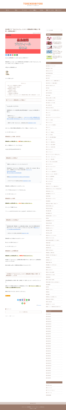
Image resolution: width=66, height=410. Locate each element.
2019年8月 (49, 370)
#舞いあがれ (9, 172)
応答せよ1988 (49, 230)
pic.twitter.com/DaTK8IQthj (35, 118)
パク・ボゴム (49, 139)
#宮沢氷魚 (16, 118)
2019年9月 (49, 368)
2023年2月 (49, 316)
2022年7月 (49, 333)
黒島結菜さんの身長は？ (12, 88)
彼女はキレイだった (50, 225)
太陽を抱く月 (49, 213)
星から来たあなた (50, 250)
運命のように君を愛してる (51, 296)
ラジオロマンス (50, 164)
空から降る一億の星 (50, 279)
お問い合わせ (49, 385)
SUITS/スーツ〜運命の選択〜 (52, 83)
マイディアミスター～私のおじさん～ (53, 154)
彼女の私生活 (49, 223)
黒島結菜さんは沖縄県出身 (13, 93)
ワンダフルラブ (50, 181)
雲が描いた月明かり (50, 299)
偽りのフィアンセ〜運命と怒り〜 (53, 186)
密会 (48, 218)
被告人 (48, 291)
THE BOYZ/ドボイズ (51, 85)
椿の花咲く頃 (49, 262)
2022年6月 (49, 336)
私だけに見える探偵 (50, 272)
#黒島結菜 (35, 117)
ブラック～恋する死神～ (51, 144)
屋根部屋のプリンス (50, 220)
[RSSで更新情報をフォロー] (24, 303)
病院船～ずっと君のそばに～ (52, 264)
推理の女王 (49, 247)
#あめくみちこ (20, 118)
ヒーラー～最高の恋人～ (51, 142)
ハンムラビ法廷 (50, 134)
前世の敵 (48, 196)
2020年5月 (49, 348)
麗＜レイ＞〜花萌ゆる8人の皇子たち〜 (54, 306)
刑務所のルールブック (51, 193)
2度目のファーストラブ (51, 65)
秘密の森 (48, 277)
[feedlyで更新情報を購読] (22, 303)
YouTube (48, 95)
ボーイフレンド (50, 151)
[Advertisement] (33, 19)
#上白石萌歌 (11, 118)
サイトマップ (49, 387)
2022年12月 (49, 321)
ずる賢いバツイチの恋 (51, 102)
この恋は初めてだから (51, 100)
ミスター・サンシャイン (51, 156)
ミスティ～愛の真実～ (51, 159)
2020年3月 (49, 353)
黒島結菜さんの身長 (12, 90)
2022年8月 (49, 331)
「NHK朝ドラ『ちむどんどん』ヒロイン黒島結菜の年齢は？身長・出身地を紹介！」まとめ (24, 94)
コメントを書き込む (23, 311)
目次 (22, 83)
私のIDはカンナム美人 (51, 274)
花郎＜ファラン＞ (50, 289)
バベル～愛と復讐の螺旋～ (51, 137)
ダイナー (48, 127)
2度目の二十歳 (49, 68)
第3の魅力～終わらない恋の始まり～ (53, 282)
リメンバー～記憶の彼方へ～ (52, 171)
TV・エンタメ (8, 295)
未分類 (48, 257)
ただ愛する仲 (49, 105)
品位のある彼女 (50, 208)
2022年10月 (49, 326)
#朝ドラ (31, 117)
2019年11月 (49, 363)
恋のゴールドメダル (50, 237)
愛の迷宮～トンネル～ (51, 245)
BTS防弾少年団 (50, 73)
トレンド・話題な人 (50, 132)
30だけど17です (50, 70)
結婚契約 (48, 284)
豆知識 (48, 294)
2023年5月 (49, 314)
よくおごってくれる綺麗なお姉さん (53, 110)
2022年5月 (49, 338)
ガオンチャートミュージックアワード (53, 117)
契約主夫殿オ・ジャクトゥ (51, 215)
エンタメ (48, 112)
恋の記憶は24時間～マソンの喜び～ (53, 240)
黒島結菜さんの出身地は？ (12, 91)
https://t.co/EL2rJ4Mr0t (11, 171)
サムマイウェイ (50, 122)
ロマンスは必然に (50, 178)
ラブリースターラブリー (51, 166)
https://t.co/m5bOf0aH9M (16, 172)
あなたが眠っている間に (51, 97)
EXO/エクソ (49, 75)
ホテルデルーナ (50, 149)
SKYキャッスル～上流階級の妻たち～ (53, 80)
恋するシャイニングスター (51, 235)
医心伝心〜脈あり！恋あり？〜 (52, 203)
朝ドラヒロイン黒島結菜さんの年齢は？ (15, 85)
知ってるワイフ (50, 269)
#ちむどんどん (27, 117)
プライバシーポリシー (51, 390)
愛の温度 (48, 242)
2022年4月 (49, 341)
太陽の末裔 (49, 210)
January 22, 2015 (25, 233)
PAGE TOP (33, 403)
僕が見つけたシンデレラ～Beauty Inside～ (54, 188)
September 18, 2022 (27, 180)
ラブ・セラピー (50, 169)
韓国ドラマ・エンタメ (51, 304)
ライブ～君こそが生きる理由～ (52, 161)
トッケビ (48, 129)
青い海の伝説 (49, 301)
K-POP (48, 78)
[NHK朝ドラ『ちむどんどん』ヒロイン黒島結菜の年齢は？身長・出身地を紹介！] (10, 55)
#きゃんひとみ (26, 118)
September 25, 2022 (32, 122)
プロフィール (49, 392)
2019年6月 (49, 375)
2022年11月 (49, 323)
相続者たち (49, 267)
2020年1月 (49, 358)
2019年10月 (49, 365)
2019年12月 (49, 360)
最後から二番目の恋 (50, 252)
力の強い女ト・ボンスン (51, 198)
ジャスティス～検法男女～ (51, 124)
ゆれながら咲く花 (50, 107)
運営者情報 (49, 395)
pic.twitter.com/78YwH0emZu (24, 176)
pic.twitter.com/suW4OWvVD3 (14, 229)
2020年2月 (49, 355)
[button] (61, 30)
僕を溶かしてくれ (50, 191)
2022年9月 (49, 328)
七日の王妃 (49, 183)
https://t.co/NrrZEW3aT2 (13, 176)
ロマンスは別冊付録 (50, 176)
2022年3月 (49, 343)
